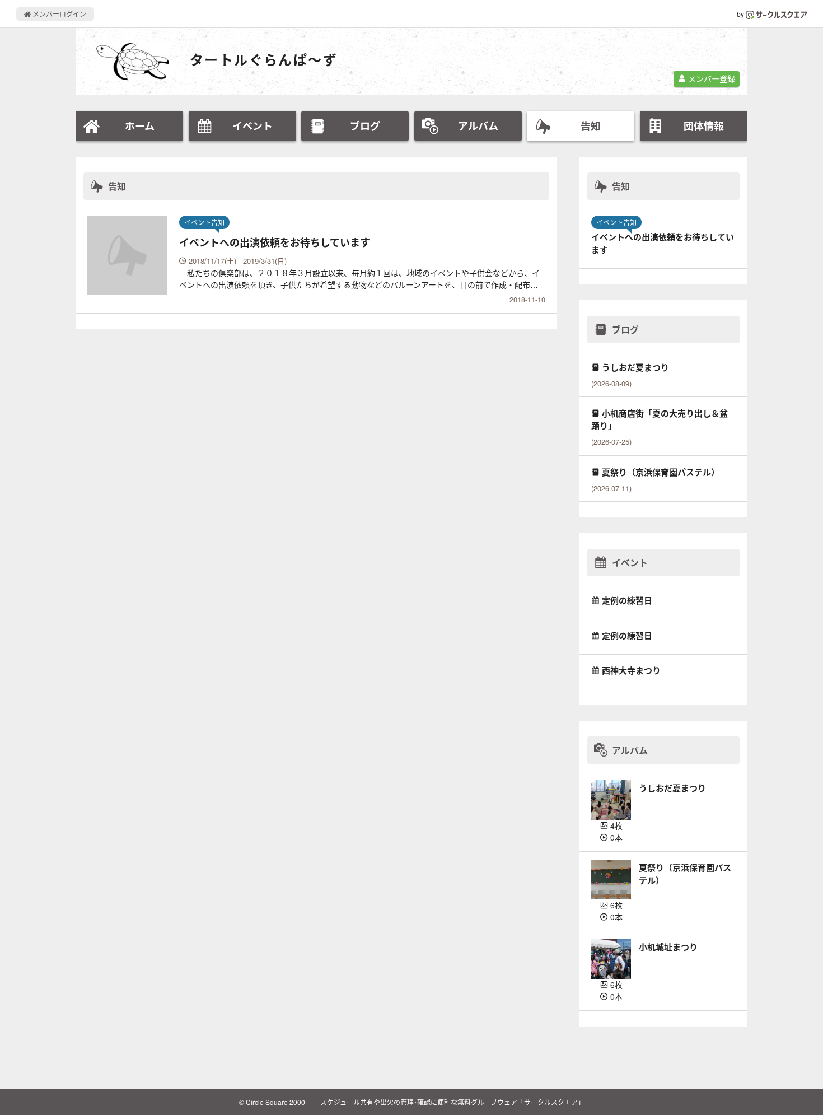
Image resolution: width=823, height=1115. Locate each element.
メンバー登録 (710, 78)
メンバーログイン (58, 13)
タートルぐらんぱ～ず (264, 59)
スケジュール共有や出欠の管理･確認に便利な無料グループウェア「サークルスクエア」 (452, 1102)
